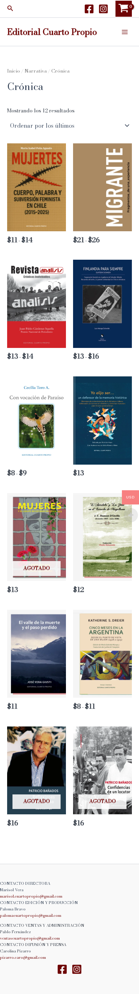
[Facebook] (89, 9)
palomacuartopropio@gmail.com (30, 915)
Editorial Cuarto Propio (52, 31)
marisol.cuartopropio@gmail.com (31, 896)
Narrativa (36, 70)
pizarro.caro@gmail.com (23, 957)
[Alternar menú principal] (125, 32)
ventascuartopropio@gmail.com (30, 938)
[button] (10, 9)
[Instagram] (103, 9)
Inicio (13, 70)
